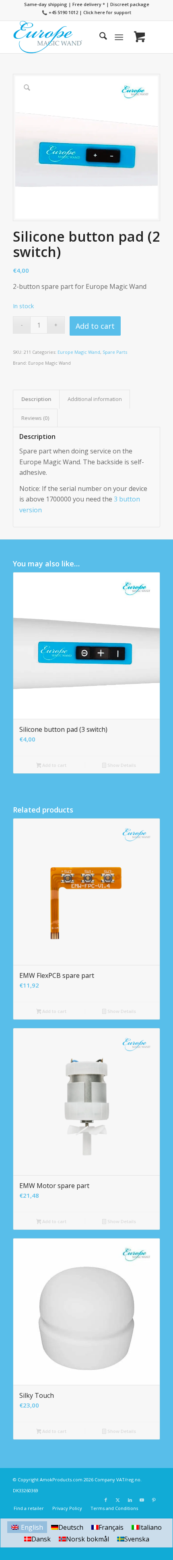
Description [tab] (36, 399)
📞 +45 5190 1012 (60, 12)
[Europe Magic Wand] (71, 37)
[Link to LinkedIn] (130, 1500)
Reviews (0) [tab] (35, 418)
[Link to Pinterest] (154, 1500)
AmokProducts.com (61, 1479)
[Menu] (119, 37)
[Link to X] (118, 1500)
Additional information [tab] (95, 399)
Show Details (121, 765)
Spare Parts (115, 352)
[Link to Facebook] (106, 1500)
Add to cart (95, 326)
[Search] (99, 37)
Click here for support (107, 12)
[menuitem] (99, 37)
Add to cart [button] (53, 765)
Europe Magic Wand (79, 352)
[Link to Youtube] (142, 1500)
